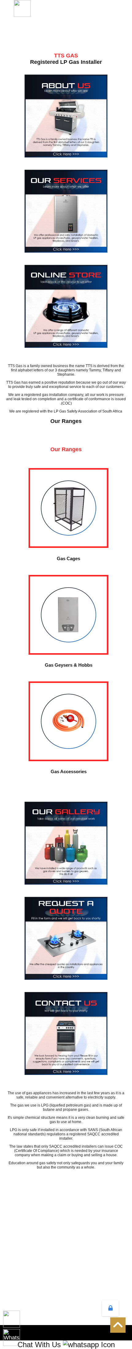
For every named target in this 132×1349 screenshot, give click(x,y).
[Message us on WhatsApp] (11, 1337)
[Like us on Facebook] (11, 1319)
